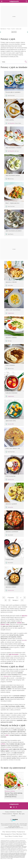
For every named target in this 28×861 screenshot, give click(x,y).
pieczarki (24, 640)
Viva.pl (6, 836)
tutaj (12, 858)
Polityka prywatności (7, 813)
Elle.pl (3, 831)
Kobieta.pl (14, 831)
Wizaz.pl (11, 836)
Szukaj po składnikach (10, 812)
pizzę (6, 749)
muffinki (3, 744)
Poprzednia (10, 597)
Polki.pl (24, 834)
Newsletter (19, 812)
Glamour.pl (8, 831)
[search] (26, 1)
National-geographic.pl (6, 834)
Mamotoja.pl (19, 834)
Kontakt (13, 815)
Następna (16, 600)
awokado (19, 623)
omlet (6, 735)
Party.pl (14, 834)
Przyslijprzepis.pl (21, 831)
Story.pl (20, 836)
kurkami (3, 624)
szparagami (6, 676)
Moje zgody (21, 813)
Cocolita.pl (15, 836)
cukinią (7, 624)
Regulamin (15, 813)
